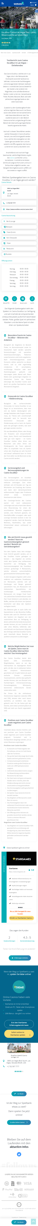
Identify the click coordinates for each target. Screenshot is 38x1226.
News (32, 5)
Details (24, 53)
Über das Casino (6, 53)
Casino (12, 158)
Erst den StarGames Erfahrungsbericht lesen (19, 1023)
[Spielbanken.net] (19, 3)
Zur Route (20, 1222)
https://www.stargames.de (17, 872)
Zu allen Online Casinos (17, 1122)
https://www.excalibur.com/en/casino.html (19, 209)
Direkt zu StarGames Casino (21, 918)
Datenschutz (22, 1217)
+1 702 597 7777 (11, 203)
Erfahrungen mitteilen (21, 958)
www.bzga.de (19, 1210)
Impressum (15, 1217)
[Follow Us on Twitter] (19, 1154)
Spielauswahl (16, 53)
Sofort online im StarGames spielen (17, 1033)
